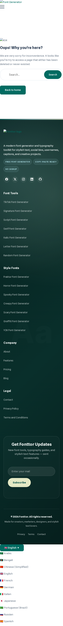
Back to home (13, 90)
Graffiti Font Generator (16, 321)
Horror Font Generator (16, 285)
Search (53, 74)
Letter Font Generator (16, 246)
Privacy (21, 534)
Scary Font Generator (16, 312)
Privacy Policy (11, 408)
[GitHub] (40, 179)
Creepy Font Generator (16, 303)
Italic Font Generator (15, 237)
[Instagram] (23, 179)
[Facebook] (7, 179)
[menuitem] (6, 553)
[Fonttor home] (13, 134)
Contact (8, 399)
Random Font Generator (17, 255)
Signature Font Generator (18, 211)
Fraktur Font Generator (16, 276)
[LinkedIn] (32, 179)
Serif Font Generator (15, 228)
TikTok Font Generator (16, 202)
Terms (31, 534)
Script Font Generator (16, 219)
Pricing (7, 369)
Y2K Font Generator (15, 330)
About (7, 351)
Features (8, 360)
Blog (6, 378)
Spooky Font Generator (16, 294)
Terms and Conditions (16, 417)
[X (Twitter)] (15, 179)
